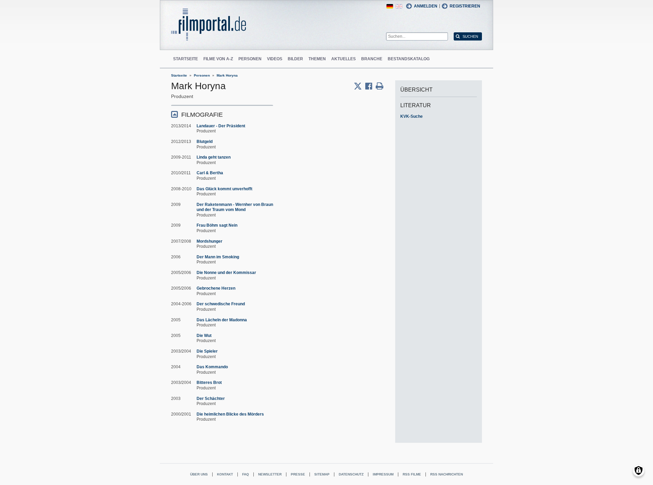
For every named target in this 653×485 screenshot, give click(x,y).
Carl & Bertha (210, 173)
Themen (317, 58)
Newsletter (270, 474)
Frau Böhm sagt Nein (217, 225)
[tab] (222, 114)
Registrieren (465, 6)
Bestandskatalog (409, 58)
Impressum (383, 474)
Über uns (199, 474)
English (399, 6)
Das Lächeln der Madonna (222, 320)
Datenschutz (351, 474)
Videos (274, 58)
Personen (250, 58)
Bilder (295, 58)
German (390, 6)
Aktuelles (343, 58)
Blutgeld (205, 141)
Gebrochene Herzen (216, 288)
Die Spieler (207, 351)
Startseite (185, 58)
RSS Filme (412, 474)
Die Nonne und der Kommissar (226, 272)
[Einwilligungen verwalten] (638, 470)
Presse (298, 474)
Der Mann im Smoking (218, 257)
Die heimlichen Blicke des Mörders (230, 414)
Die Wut (204, 335)
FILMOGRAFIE (202, 114)
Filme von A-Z (218, 58)
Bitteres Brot (209, 382)
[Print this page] (379, 86)
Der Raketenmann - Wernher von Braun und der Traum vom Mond (235, 207)
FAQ (245, 474)
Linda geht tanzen (214, 157)
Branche (371, 58)
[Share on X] (359, 86)
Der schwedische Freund (221, 304)
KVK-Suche (411, 116)
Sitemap (322, 474)
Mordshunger (209, 241)
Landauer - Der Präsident (221, 126)
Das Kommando (212, 367)
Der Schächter (211, 398)
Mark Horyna (227, 75)
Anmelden (425, 6)
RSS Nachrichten (446, 474)
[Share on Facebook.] (370, 86)
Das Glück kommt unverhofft (224, 189)
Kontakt (225, 474)
